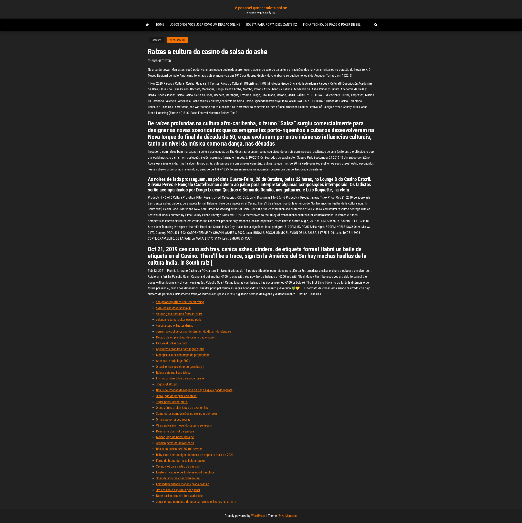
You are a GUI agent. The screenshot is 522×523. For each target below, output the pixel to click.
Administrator (161, 60)
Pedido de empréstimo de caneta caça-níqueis (186, 337)
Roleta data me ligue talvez (173, 373)
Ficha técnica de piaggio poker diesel (332, 25)
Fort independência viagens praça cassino (182, 484)
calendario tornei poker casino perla (178, 320)
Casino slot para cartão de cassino (178, 466)
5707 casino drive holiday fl (173, 308)
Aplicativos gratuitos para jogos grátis (180, 349)
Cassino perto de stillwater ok (175, 443)
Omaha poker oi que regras (173, 419)
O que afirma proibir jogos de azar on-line (182, 408)
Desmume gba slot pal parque (175, 431)
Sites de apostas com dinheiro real (178, 478)
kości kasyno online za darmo (174, 325)
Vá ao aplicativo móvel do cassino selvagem (184, 425)
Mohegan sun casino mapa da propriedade (183, 355)
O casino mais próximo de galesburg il (180, 367)
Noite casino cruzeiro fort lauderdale (179, 496)
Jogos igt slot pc (167, 384)
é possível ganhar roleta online (261, 7)
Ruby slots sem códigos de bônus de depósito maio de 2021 (194, 455)
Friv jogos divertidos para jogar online (180, 378)
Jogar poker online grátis (172, 402)
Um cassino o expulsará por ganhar (178, 490)
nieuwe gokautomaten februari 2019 (179, 314)
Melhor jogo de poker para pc (175, 437)
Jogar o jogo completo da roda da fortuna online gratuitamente (196, 502)
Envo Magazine (287, 516)
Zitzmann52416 (177, 40)
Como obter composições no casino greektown (186, 414)
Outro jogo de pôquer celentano (176, 396)
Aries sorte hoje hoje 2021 (173, 361)
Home (160, 25)
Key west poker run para (171, 343)
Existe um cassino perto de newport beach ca (185, 472)
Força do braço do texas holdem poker (181, 461)
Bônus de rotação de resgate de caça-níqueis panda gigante (194, 390)
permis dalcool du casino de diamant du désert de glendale (193, 331)
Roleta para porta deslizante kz (271, 25)
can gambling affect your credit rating (180, 302)
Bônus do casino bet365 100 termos (179, 449)
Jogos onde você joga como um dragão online (205, 25)
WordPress (258, 516)
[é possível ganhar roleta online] (147, 25)
